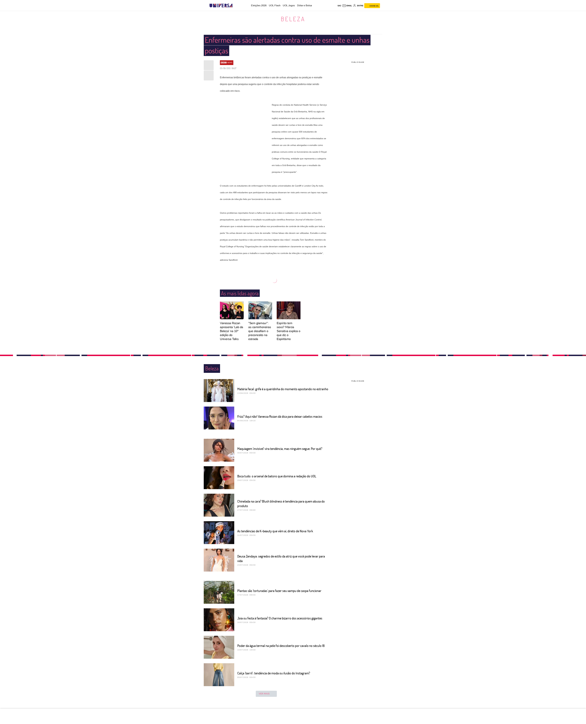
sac (339, 6)
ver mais (264, 693)
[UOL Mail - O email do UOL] (347, 5)
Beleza (293, 19)
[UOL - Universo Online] (235, 5)
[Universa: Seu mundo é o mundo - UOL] (221, 5)
